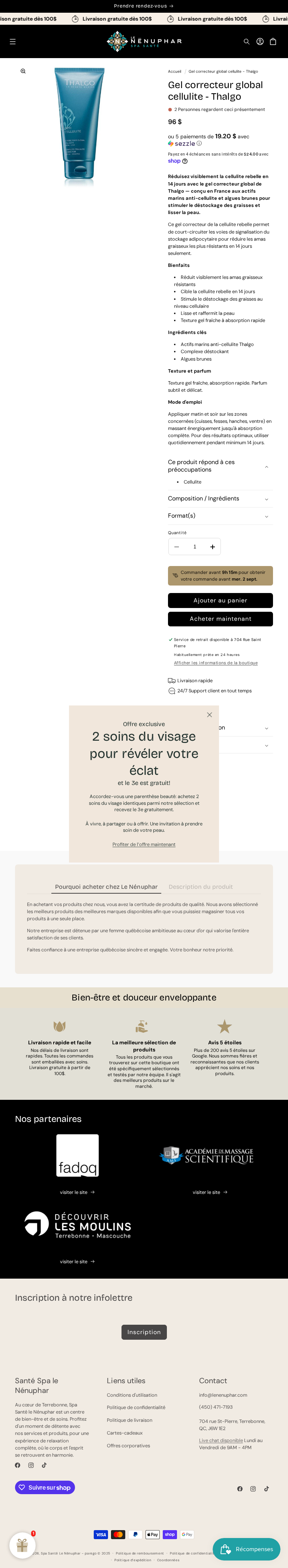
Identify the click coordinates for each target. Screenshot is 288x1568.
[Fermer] (209, 715)
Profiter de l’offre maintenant (144, 844)
